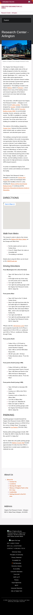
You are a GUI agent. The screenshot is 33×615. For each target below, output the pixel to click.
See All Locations (15, 546)
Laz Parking (14, 427)
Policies (16, 580)
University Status (16, 552)
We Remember (17, 563)
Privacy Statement (16, 557)
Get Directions (13, 543)
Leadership (13, 492)
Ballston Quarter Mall (18, 442)
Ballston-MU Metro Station (18, 239)
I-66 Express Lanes (18, 325)
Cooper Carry (7, 128)
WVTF (16, 585)
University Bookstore (16, 588)
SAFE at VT (16, 577)
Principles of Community (16, 554)
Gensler (13, 107)
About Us (10, 479)
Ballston (9, 87)
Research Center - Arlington (9, 13)
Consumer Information (16, 571)
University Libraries (16, 566)
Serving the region (15, 486)
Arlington (20, 87)
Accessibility (16, 569)
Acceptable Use (16, 560)
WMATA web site (12, 261)
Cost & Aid (16, 574)
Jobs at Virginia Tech (16, 591)
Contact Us (13, 481)
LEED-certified (16, 105)
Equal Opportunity (16, 582)
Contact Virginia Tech (16, 548)
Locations (13, 483)
